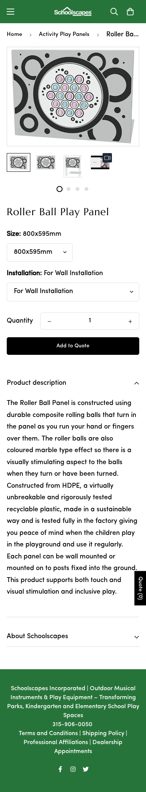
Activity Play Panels (64, 34)
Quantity (20, 321)
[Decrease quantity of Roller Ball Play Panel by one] (49, 321)
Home (14, 34)
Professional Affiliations (56, 743)
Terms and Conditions (48, 734)
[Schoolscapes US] (73, 11)
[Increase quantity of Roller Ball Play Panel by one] (130, 321)
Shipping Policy (103, 734)
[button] (130, 12)
